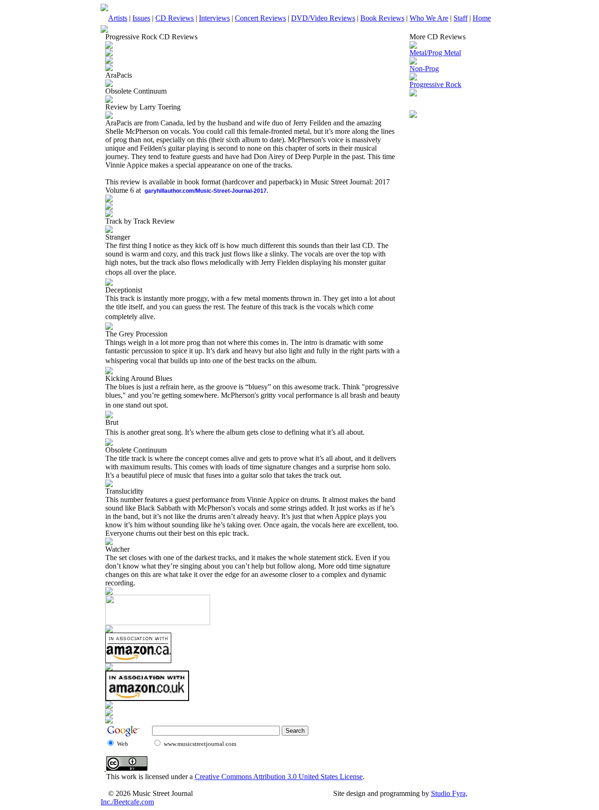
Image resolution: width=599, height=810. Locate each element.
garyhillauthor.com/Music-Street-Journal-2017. (206, 191)
